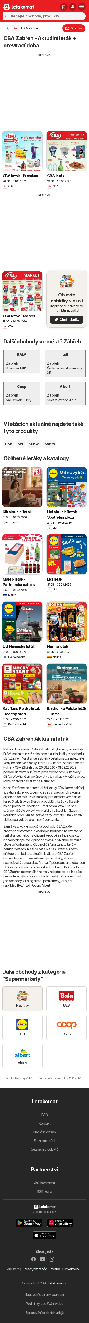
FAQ (44, 1114)
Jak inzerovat (44, 1183)
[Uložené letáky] (64, 7)
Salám (50, 444)
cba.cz (74, 835)
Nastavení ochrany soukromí (44, 1294)
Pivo (8, 444)
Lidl (28, 885)
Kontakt (44, 1123)
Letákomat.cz (57, 1283)
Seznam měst (44, 1140)
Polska (54, 1269)
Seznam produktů (44, 1149)
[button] (72, 7)
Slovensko (70, 1269)
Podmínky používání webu (44, 1304)
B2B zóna (44, 1191)
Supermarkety (49, 881)
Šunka (34, 444)
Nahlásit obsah (44, 1132)
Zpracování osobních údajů (44, 1313)
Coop (36, 885)
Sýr (20, 444)
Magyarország (35, 1269)
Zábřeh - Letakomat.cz (53, 758)
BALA (20, 885)
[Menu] (82, 7)
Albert (46, 885)
